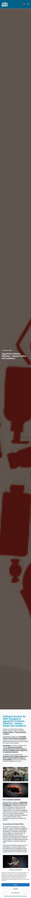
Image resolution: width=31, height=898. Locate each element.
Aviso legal (24, 896)
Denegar (15, 888)
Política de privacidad (17, 896)
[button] (29, 870)
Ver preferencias (16, 892)
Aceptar (15, 884)
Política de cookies (8, 896)
